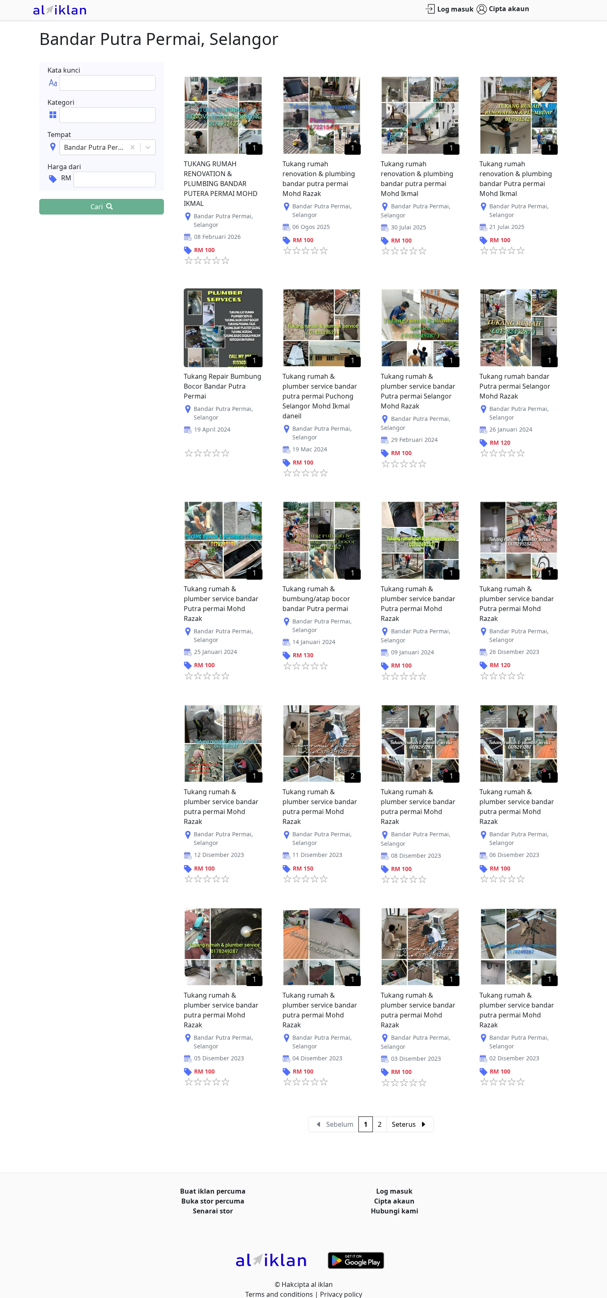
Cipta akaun (509, 8)
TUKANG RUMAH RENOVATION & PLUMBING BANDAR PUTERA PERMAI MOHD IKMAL (221, 183)
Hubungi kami (394, 1210)
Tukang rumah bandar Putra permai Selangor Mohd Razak (514, 386)
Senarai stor (213, 1210)
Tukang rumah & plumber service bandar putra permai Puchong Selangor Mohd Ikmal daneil (319, 396)
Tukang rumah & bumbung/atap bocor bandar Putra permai (316, 598)
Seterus (404, 1124)
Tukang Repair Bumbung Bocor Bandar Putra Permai (222, 386)
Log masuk (455, 9)
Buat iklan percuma (213, 1191)
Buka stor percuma (212, 1201)
